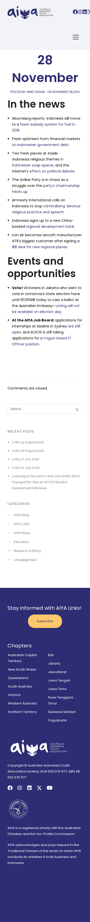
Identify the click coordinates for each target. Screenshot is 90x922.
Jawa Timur (57, 689)
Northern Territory (22, 711)
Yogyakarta (57, 720)
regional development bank (50, 226)
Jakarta (54, 663)
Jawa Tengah (59, 680)
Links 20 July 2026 (26, 467)
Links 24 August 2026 (28, 442)
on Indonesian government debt (40, 144)
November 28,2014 (66, 92)
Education (21, 542)
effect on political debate (52, 171)
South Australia (20, 686)
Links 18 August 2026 (28, 451)
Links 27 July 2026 (25, 459)
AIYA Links (22, 524)
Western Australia (22, 703)
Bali (51, 655)
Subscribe (45, 621)
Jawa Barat (57, 672)
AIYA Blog (21, 515)
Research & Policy (27, 551)
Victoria (14, 694)
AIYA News (22, 533)
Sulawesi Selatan (62, 711)
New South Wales (22, 669)
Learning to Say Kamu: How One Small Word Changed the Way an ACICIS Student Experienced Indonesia (46, 482)
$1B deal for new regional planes (39, 246)
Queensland (18, 678)
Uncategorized (25, 560)
